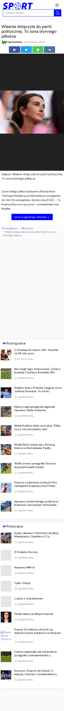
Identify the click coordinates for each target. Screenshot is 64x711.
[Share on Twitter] (26, 49)
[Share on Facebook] (14, 49)
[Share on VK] (49, 49)
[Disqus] (32, 287)
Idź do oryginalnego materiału (30, 217)
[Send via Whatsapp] (38, 49)
